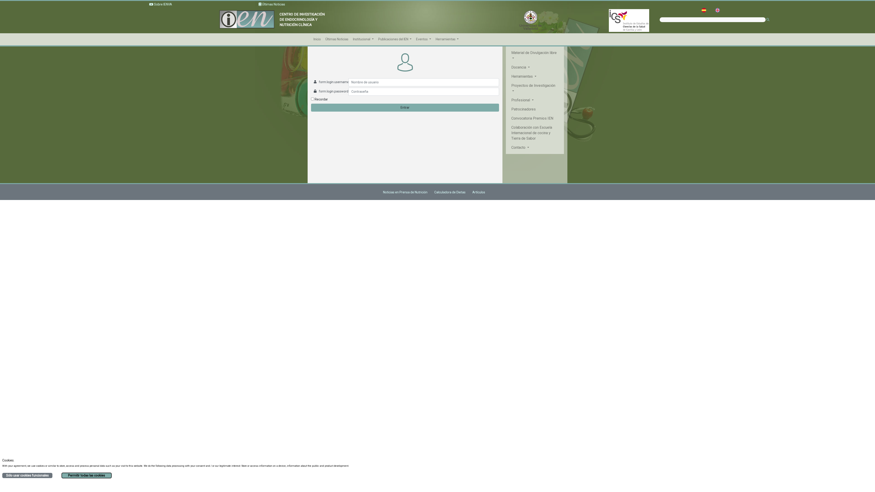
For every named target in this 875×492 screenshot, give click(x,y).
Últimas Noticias (336, 39)
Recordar (321, 99)
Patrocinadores (523, 109)
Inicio (317, 39)
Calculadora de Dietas (450, 192)
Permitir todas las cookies (86, 475)
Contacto (518, 147)
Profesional (521, 100)
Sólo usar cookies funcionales (27, 475)
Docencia (519, 67)
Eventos (422, 39)
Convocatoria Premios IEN (532, 118)
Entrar (405, 107)
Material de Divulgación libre (534, 53)
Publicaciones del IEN (393, 39)
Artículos (478, 192)
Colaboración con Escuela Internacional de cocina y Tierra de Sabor (531, 133)
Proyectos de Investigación (533, 85)
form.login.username (334, 82)
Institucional (362, 39)
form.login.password (333, 91)
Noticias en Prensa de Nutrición (405, 192)
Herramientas (446, 39)
